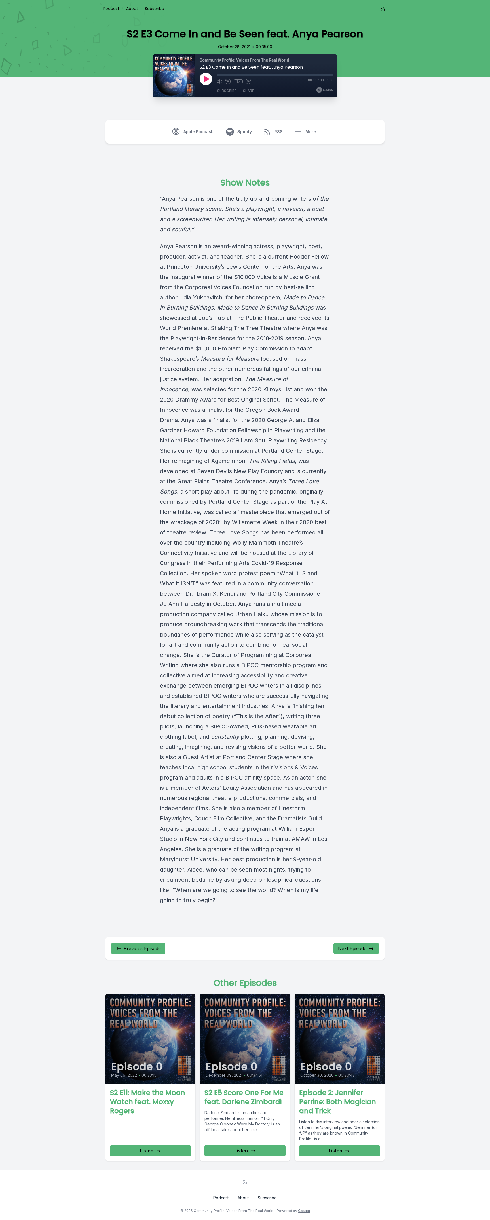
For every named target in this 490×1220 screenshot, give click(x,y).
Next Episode (352, 948)
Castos (304, 1211)
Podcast (111, 8)
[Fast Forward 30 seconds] (248, 81)
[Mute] (219, 81)
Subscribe (154, 8)
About (132, 8)
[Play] (206, 79)
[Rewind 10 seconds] (228, 81)
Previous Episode (142, 948)
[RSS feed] (383, 8)
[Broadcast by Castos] (324, 90)
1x (238, 81)
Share (248, 90)
